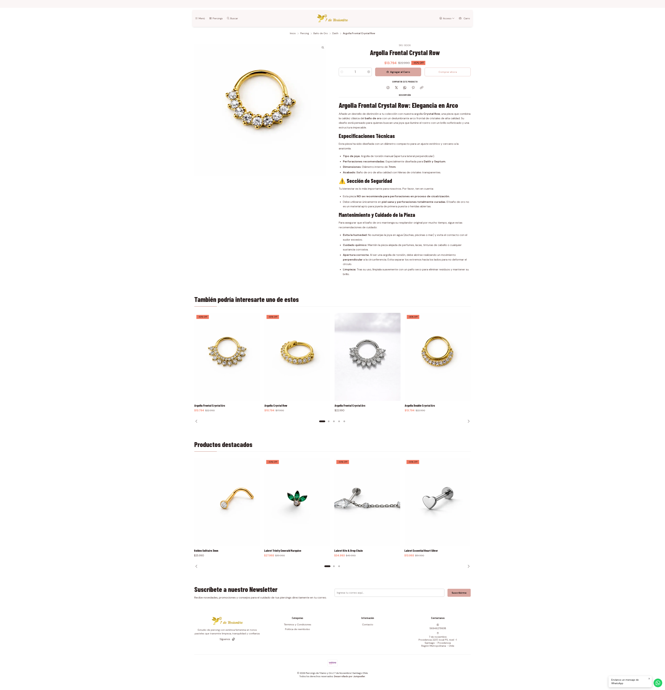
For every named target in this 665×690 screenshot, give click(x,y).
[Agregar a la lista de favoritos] (254, 352)
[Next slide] (468, 421)
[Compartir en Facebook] (388, 88)
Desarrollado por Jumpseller (349, 676)
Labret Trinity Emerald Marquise (283, 550)
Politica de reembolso (297, 629)
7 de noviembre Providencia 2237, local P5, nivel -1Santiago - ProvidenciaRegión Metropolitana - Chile (438, 641)
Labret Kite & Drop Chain (349, 550)
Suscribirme (459, 592)
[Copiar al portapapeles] (421, 88)
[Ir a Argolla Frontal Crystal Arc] (297, 357)
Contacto (367, 624)
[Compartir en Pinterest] (413, 88)
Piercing (304, 33)
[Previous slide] (197, 421)
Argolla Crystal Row (205, 405)
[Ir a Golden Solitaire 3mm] (227, 502)
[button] (321, 421)
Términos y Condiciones (297, 624)
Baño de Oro (320, 33)
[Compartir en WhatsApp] (405, 88)
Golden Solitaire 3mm (206, 550)
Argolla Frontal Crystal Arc (279, 405)
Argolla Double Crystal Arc (350, 405)
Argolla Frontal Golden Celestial (423, 405)
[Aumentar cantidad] (369, 72)
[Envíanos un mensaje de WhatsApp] (658, 683)
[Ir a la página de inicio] (332, 18)
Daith (335, 33)
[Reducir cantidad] (342, 72)
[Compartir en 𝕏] (396, 88)
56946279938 (437, 628)
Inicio (293, 33)
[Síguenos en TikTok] (233, 639)
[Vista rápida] (254, 361)
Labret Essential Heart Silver (421, 550)
